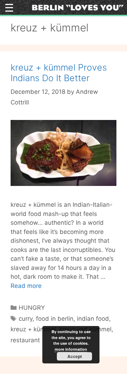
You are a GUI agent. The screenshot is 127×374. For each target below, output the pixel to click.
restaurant (25, 340)
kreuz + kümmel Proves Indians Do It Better (59, 72)
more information (71, 349)
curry (25, 318)
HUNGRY (32, 307)
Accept (74, 356)
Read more (26, 285)
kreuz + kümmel (33, 329)
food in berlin (54, 318)
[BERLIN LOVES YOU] (77, 7)
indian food (93, 318)
